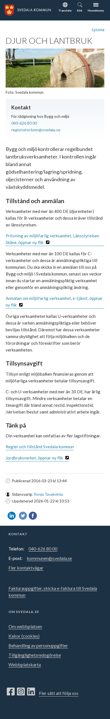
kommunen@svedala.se (49, 558)
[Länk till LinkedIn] (31, 692)
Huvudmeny (96, 10)
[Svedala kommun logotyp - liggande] (25, 9)
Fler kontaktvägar (25, 567)
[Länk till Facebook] (11, 692)
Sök (79, 10)
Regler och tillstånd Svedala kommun (40, 446)
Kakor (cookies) (23, 635)
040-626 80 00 (24, 123)
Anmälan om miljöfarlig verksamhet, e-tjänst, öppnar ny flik (54, 301)
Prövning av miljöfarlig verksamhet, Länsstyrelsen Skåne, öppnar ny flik (52, 239)
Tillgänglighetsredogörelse (34, 655)
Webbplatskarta (24, 664)
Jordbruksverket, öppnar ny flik (34, 457)
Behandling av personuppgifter (38, 645)
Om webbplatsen (25, 626)
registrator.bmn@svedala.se (35, 129)
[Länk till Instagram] (21, 692)
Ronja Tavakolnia (48, 494)
